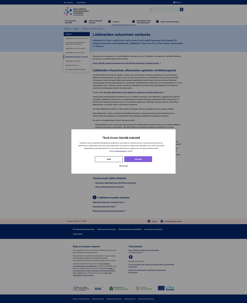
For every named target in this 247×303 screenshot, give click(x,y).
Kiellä (109, 159)
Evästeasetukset (120, 151)
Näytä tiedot (123, 166)
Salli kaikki (138, 159)
